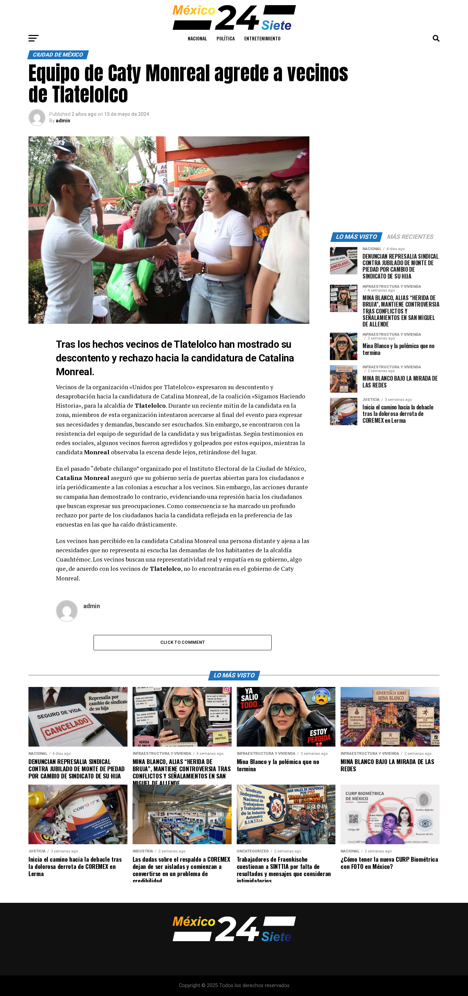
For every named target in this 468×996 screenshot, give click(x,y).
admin (63, 120)
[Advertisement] (385, 179)
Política (226, 38)
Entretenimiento (262, 38)
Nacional (197, 38)
